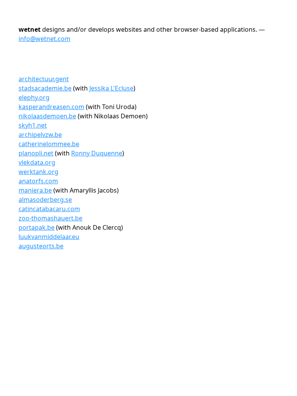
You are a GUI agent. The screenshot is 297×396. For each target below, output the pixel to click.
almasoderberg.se (45, 199)
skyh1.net (33, 125)
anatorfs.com (38, 181)
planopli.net (36, 153)
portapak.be (37, 227)
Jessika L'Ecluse (111, 88)
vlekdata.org (37, 162)
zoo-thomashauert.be (50, 218)
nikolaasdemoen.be (47, 116)
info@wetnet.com (44, 38)
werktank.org (38, 171)
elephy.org (34, 97)
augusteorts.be (41, 246)
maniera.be (35, 190)
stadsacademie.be (45, 88)
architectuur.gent (44, 79)
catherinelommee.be (49, 144)
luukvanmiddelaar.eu (49, 236)
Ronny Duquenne (96, 153)
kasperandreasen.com (51, 106)
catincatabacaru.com (49, 209)
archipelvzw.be (40, 134)
